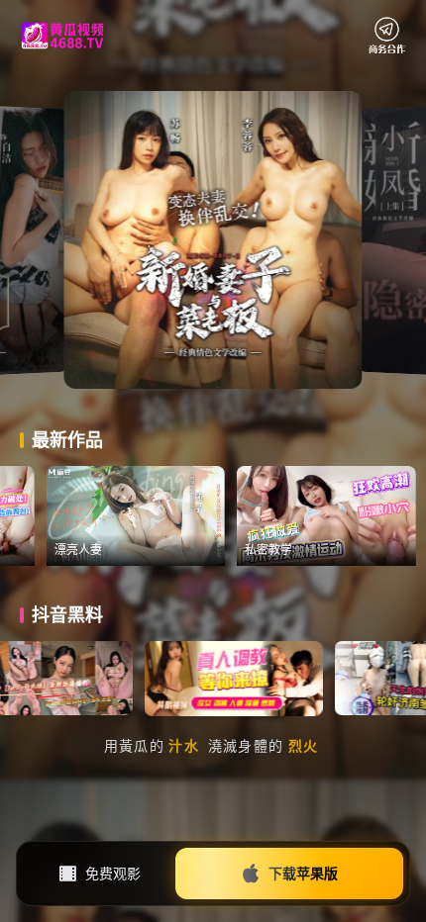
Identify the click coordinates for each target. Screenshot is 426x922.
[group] (174, 516)
